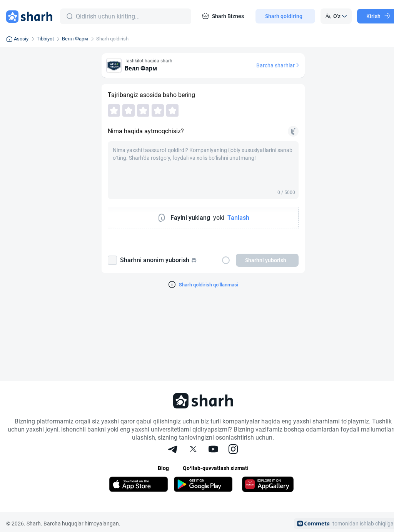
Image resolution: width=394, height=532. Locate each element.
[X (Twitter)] (193, 450)
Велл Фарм (75, 39)
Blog (163, 468)
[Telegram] (173, 450)
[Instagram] (233, 450)
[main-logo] (29, 16)
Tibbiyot (45, 39)
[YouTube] (213, 450)
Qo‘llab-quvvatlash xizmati (216, 468)
